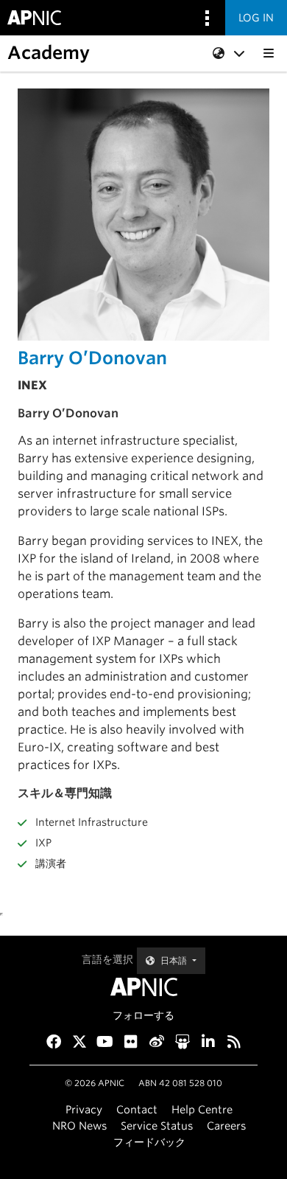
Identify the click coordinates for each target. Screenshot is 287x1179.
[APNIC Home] (143, 987)
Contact (136, 1109)
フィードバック (149, 1141)
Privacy (83, 1109)
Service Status (157, 1125)
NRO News (79, 1125)
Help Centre (202, 1109)
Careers (226, 1125)
